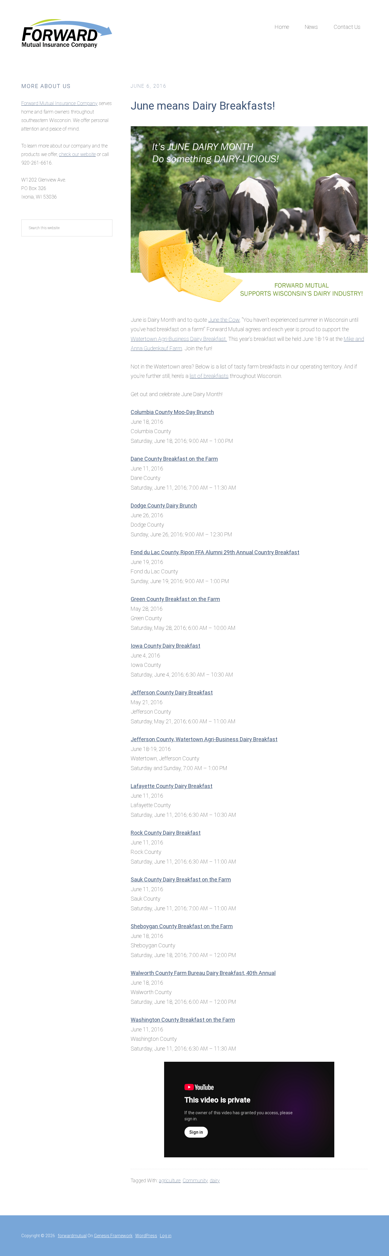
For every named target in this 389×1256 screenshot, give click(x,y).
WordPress (146, 1235)
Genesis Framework (113, 1235)
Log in (165, 1235)
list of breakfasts (209, 376)
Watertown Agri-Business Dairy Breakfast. (179, 339)
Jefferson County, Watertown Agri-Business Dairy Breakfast (204, 739)
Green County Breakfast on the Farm (175, 599)
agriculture (170, 1180)
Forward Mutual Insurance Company (66, 33)
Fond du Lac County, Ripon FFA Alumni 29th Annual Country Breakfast (215, 552)
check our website (77, 154)
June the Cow (223, 320)
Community (195, 1180)
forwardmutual (72, 1235)
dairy (215, 1180)
